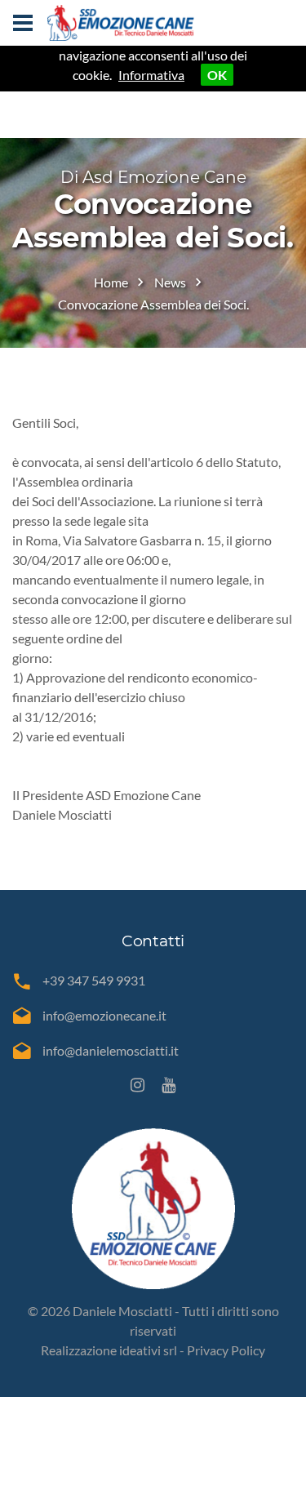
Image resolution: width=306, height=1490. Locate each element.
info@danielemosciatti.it (110, 1050)
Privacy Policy (226, 1350)
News (170, 282)
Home (111, 282)
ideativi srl (148, 1350)
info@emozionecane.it (104, 1015)
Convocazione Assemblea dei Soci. (153, 304)
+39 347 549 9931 (93, 980)
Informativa (151, 74)
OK (217, 74)
